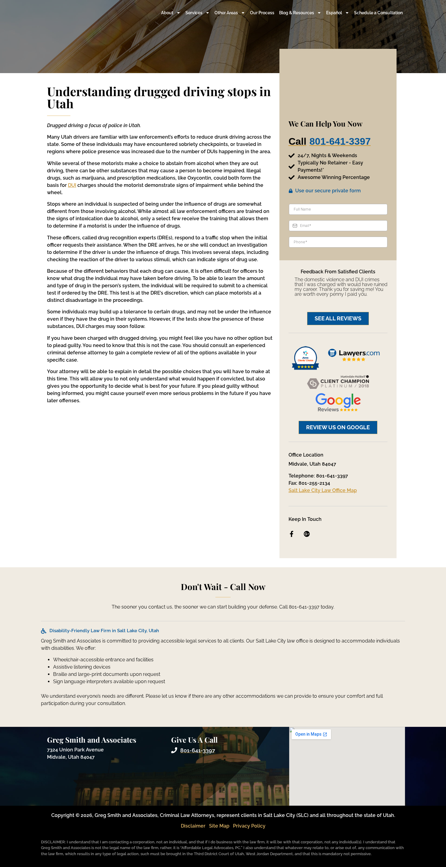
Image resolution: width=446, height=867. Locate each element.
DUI (72, 185)
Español (334, 12)
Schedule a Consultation (378, 12)
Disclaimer (193, 826)
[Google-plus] (307, 534)
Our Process (262, 12)
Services (193, 12)
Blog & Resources (296, 12)
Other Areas (226, 12)
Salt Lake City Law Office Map (323, 490)
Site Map (219, 826)
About (167, 12)
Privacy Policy (249, 826)
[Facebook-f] (292, 534)
